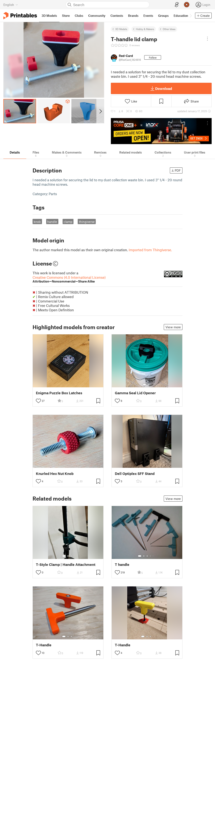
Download (163, 88)
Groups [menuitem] (163, 15)
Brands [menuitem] (133, 15)
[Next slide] (100, 111)
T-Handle (43, 645)
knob (37, 221)
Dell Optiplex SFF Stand (135, 474)
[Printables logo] (20, 15)
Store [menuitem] (66, 15)
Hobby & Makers (145, 29)
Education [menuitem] (181, 15)
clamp (68, 221)
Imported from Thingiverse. (150, 250)
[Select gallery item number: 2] (148, 384)
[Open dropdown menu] (207, 38)
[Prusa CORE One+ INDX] (161, 131)
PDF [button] (178, 170)
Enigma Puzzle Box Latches (59, 393)
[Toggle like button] (38, 400)
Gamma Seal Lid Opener (135, 393)
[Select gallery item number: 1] (144, 384)
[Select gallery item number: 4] (150, 556)
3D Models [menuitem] (49, 15)
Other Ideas (169, 29)
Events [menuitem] (148, 15)
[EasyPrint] (177, 4)
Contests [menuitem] (116, 15)
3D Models (121, 29)
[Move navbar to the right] (190, 15)
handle (52, 221)
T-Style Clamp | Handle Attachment (65, 564)
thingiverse (87, 221)
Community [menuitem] (96, 15)
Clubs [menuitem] (79, 15)
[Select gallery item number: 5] (153, 556)
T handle (122, 564)
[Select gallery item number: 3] (71, 556)
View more (173, 327)
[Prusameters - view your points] (186, 4)
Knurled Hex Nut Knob (54, 474)
